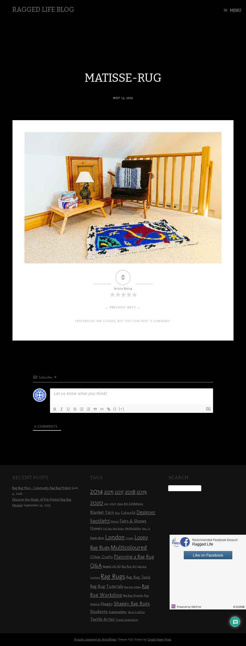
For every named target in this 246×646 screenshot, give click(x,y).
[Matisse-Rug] (123, 262)
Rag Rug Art (129, 566)
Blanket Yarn (102, 512)
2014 (96, 491)
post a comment (155, 321)
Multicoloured (129, 547)
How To (146, 528)
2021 (106, 503)
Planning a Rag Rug (134, 556)
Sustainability (118, 612)
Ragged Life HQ (112, 566)
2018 (130, 491)
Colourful (128, 512)
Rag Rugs (113, 576)
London (115, 537)
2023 (113, 503)
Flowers (96, 528)
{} (115, 408)
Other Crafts (101, 556)
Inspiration (97, 538)
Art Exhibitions (133, 503)
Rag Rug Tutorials (106, 586)
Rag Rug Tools (138, 577)
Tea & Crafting (136, 612)
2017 (119, 492)
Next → (134, 307)
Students (99, 611)
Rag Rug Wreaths (133, 595)
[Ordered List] (81, 409)
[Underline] (68, 409)
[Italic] (61, 409)
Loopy (130, 538)
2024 (120, 503)
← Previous (115, 307)
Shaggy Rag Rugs (132, 603)
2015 (109, 491)
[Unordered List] (88, 409)
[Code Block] (101, 409)
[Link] (108, 409)
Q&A (96, 565)
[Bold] (54, 409)
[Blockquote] (95, 409)
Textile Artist (102, 619)
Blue (117, 513)
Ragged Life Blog (43, 9)
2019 (141, 491)
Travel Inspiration (127, 619)
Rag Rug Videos (132, 587)
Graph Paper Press (159, 639)
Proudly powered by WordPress (95, 639)
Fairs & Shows (133, 521)
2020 (96, 502)
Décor (115, 521)
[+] (121, 408)
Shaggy (107, 603)
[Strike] (75, 409)
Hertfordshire (133, 528)
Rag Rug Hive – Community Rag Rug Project (41, 488)
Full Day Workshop (113, 528)
